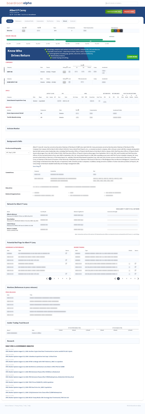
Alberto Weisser (12, 214)
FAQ (25, 406)
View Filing (36, 166)
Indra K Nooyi (11, 224)
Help (29, 406)
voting (58, 21)
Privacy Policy (19, 406)
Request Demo (129, 11)
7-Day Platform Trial (114, 11)
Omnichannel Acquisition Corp (16, 100)
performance (18, 21)
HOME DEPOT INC (12, 82)
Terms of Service (9, 406)
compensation (40, 21)
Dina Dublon (10, 219)
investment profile (29, 21)
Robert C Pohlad (12, 229)
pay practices (50, 21)
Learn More (132, 57)
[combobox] (121, 3)
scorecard (72, 21)
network (65, 21)
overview (10, 21)
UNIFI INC (10, 72)
